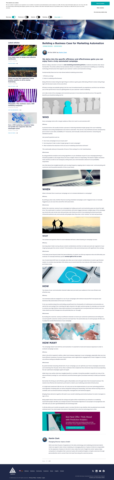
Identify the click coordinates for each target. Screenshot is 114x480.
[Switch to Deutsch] (22, 471)
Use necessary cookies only (100, 12)
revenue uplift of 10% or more (73, 256)
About (51, 471)
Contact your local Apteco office (97, 477)
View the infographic (13, 110)
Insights (56, 471)
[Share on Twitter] (48, 461)
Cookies (39, 477)
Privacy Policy (32, 477)
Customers (46, 471)
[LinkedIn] (97, 471)
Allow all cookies (100, 3)
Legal (43, 477)
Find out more (11, 63)
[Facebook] (104, 471)
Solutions (32, 471)
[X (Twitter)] (93, 471)
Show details (57, 17)
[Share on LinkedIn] (49, 461)
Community (39, 471)
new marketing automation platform (75, 65)
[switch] (27, 17)
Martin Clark (63, 52)
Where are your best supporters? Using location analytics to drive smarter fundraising (21, 80)
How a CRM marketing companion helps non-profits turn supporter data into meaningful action (21, 126)
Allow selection (100, 7)
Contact (62, 471)
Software (26, 471)
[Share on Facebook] (46, 461)
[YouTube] (100, 471)
